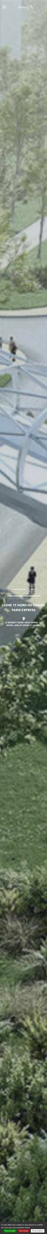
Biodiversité (19, 589)
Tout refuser (23, 1231)
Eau (33, 589)
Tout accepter (10, 1231)
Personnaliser (37, 1231)
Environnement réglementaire (23, 596)
